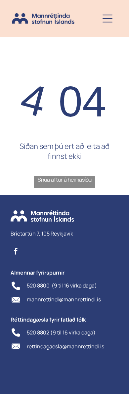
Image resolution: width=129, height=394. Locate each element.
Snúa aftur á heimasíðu (65, 179)
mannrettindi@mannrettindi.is (64, 299)
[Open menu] (107, 18)
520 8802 (38, 332)
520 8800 (38, 285)
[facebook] (16, 252)
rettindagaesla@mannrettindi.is (65, 346)
